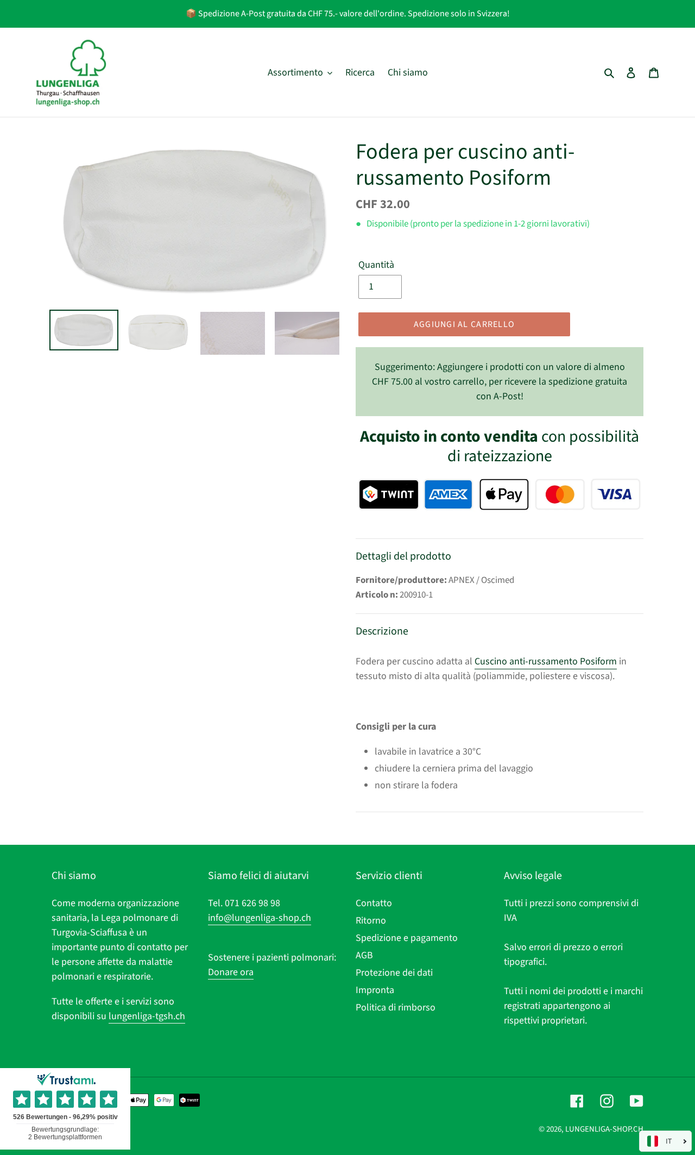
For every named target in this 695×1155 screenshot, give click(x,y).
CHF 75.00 (499, 381)
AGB (364, 955)
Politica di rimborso (395, 1007)
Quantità (376, 265)
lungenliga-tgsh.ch (147, 1016)
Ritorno (371, 920)
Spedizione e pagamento (407, 938)
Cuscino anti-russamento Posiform (546, 661)
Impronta (375, 990)
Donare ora (231, 972)
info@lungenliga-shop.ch (259, 918)
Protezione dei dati (394, 973)
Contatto (374, 903)
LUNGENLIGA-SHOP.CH (604, 1129)
